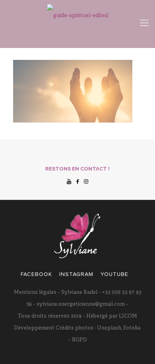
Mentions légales (35, 292)
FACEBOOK (36, 274)
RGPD (79, 340)
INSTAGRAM (76, 274)
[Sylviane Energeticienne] (77, 24)
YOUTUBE (114, 274)
